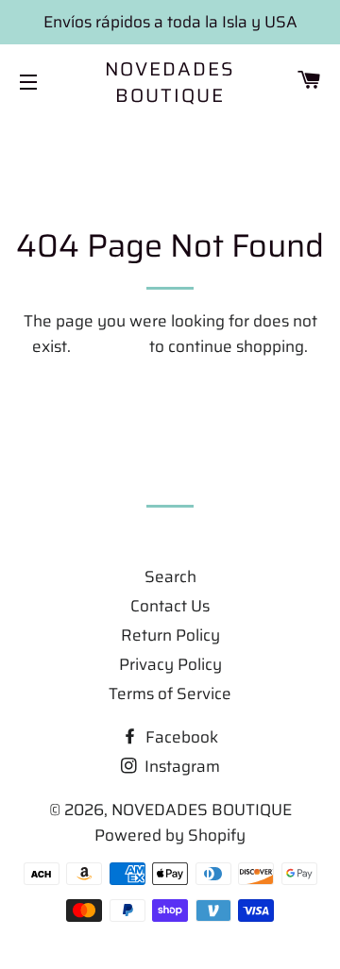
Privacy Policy (170, 664)
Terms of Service (170, 693)
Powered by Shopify (170, 835)
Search (170, 576)
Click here (110, 346)
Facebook (180, 737)
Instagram (180, 766)
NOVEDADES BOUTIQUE (170, 82)
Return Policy (170, 635)
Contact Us (170, 605)
